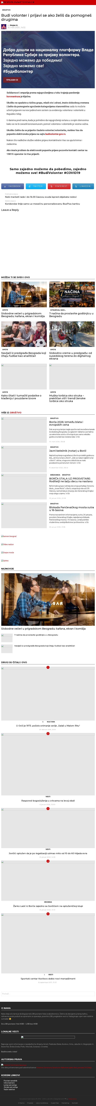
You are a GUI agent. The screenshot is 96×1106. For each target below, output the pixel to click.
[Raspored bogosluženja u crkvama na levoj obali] (48, 764)
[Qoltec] (5, 561)
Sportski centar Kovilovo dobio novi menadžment (48, 978)
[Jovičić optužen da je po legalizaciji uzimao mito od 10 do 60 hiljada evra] (48, 828)
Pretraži (92, 994)
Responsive (72, 1099)
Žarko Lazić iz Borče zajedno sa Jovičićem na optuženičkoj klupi (48, 906)
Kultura (51, 722)
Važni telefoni (9, 1089)
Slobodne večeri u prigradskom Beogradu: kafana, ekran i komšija (23, 315)
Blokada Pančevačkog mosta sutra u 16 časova (71, 509)
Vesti (48, 797)
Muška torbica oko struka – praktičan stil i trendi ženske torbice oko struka (67, 398)
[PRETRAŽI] (88, 2)
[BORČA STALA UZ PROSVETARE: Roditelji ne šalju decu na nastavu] (24, 486)
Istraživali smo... (58, 310)
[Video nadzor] (7, 544)
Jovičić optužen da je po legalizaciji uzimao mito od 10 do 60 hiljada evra (48, 853)
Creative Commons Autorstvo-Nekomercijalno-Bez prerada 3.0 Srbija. (64, 1068)
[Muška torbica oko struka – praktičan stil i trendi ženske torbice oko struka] (72, 376)
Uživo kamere (9, 1083)
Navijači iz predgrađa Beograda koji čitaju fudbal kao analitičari (23, 354)
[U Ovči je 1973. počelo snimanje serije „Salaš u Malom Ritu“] (48, 694)
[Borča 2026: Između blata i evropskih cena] (24, 430)
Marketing (65, 1103)
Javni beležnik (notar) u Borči (67, 450)
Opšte (5, 310)
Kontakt (75, 1103)
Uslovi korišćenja (42, 1103)
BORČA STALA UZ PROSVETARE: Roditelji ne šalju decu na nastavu (71, 480)
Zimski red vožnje (11, 1087)
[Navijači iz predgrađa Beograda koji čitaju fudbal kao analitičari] (24, 334)
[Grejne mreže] (7, 553)
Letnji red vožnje (10, 1085)
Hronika (48, 902)
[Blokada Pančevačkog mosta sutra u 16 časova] (24, 515)
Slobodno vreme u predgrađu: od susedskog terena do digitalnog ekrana (70, 356)
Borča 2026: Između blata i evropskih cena (66, 423)
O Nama (21, 1103)
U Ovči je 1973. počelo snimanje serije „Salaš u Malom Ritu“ (48, 725)
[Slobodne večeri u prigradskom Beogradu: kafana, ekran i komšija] (24, 294)
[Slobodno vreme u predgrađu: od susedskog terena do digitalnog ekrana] (72, 334)
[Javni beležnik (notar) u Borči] (24, 459)
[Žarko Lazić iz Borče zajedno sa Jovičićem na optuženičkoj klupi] (48, 881)
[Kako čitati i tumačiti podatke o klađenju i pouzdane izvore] (24, 376)
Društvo (15, 412)
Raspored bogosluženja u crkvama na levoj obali (48, 800)
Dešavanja (55, 475)
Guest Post (55, 1103)
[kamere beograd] (8, 536)
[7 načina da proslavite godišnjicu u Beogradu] (72, 294)
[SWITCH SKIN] (83, 2)
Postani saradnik (10, 1081)
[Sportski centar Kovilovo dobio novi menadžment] (48, 943)
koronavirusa (13, 96)
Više (78, 437)
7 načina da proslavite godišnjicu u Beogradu (71, 315)
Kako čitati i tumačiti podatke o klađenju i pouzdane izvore (21, 397)
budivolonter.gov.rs (55, 134)
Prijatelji (30, 1103)
